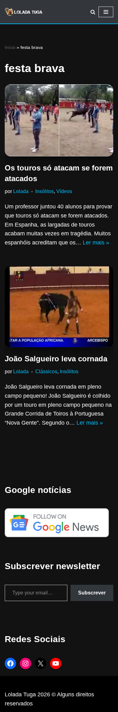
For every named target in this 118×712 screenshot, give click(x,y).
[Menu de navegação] (105, 12)
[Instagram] (25, 663)
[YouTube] (55, 663)
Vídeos (64, 191)
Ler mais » (96, 242)
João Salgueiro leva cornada (56, 358)
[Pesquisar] (92, 11)
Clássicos (46, 371)
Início (10, 47)
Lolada (21, 191)
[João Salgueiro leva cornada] (59, 306)
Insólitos (44, 191)
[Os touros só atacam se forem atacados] (59, 120)
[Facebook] (10, 663)
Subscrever (92, 592)
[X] (40, 663)
